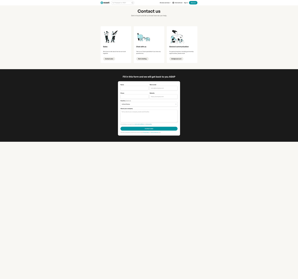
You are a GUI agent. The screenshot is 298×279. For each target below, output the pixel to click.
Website (152, 93)
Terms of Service (154, 132)
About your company (126, 108)
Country (125, 100)
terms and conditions (139, 124)
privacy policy (149, 124)
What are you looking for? (118, 1)
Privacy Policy (146, 132)
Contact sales (109, 59)
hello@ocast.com (176, 59)
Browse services (165, 2)
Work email (153, 84)
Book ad (193, 2)
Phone (122, 93)
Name (122, 84)
